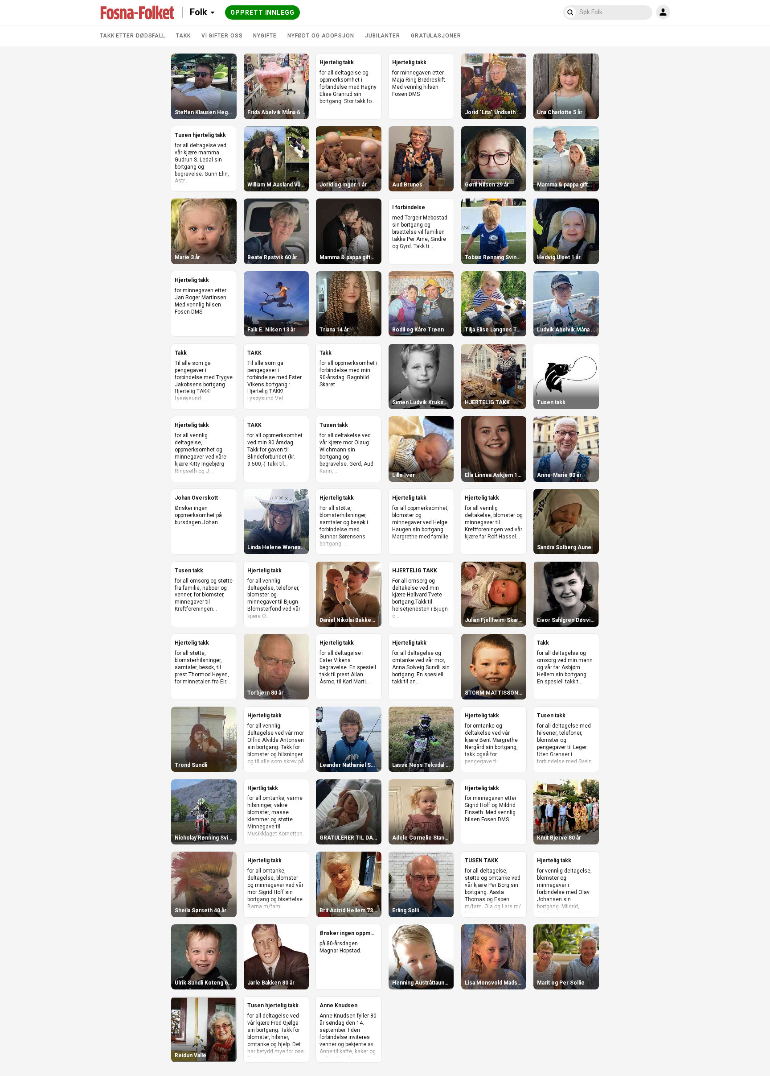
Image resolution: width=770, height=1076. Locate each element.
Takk (183, 36)
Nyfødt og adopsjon (320, 36)
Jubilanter (382, 36)
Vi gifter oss (222, 36)
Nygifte (264, 36)
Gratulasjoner (436, 36)
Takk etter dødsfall (132, 36)
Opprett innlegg (262, 12)
